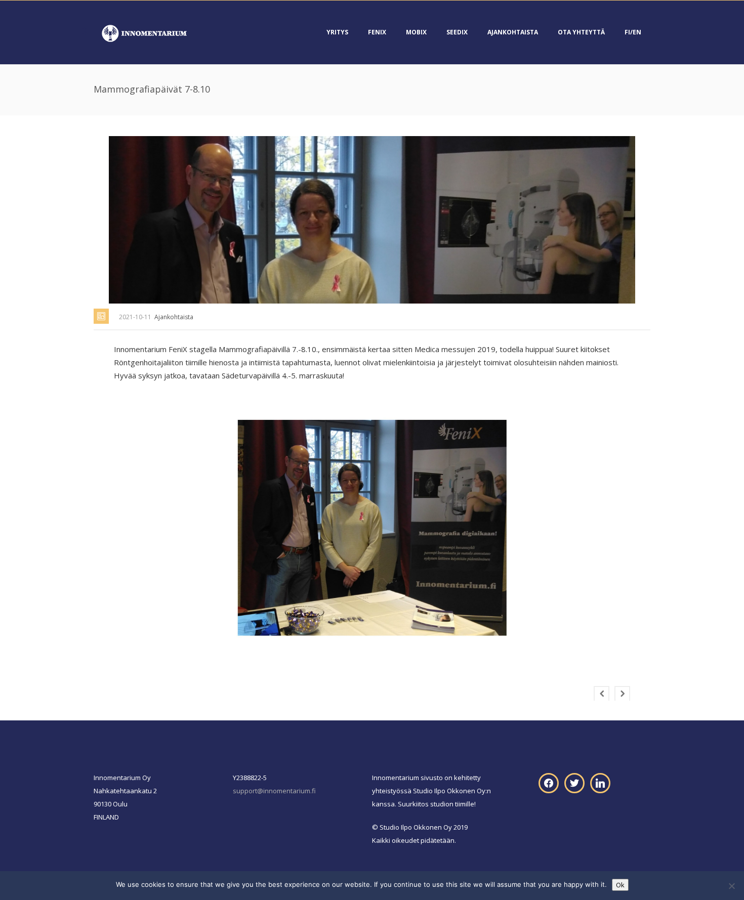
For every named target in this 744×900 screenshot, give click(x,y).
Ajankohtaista (512, 32)
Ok (620, 884)
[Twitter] (574, 782)
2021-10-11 (135, 317)
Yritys (337, 32)
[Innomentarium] (144, 32)
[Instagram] (600, 782)
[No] (731, 886)
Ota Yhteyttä (581, 32)
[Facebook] (549, 782)
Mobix (416, 32)
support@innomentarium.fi (274, 790)
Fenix (377, 32)
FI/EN (633, 32)
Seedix (457, 32)
